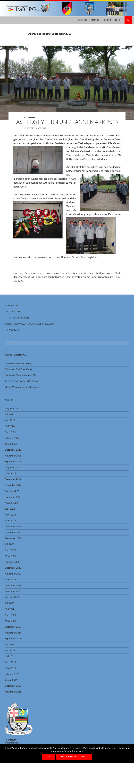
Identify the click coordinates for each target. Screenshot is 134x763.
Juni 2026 (10, 420)
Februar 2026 (12, 437)
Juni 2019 (10, 650)
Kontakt (107, 20)
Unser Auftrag (13, 311)
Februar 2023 (12, 561)
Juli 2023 (9, 544)
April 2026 (10, 432)
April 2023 (10, 550)
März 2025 (10, 473)
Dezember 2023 (13, 526)
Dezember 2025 (13, 449)
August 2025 (11, 467)
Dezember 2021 (13, 585)
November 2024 (13, 485)
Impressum (10, 739)
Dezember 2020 (13, 591)
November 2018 (13, 691)
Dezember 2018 (13, 685)
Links (117, 20)
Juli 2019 (9, 644)
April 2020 (10, 615)
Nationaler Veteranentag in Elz (20, 375)
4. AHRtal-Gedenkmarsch (18, 363)
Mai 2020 (10, 609)
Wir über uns (12, 305)
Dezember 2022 (13, 567)
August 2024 (11, 502)
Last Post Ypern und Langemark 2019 (66, 121)
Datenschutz (11, 742)
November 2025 (13, 455)
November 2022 (13, 573)
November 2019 (13, 632)
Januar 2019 (11, 679)
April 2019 (10, 662)
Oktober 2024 (12, 491)
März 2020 (10, 620)
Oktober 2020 (12, 597)
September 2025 (13, 461)
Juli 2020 (9, 603)
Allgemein (29, 117)
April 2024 (10, 514)
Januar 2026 (11, 443)
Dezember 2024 (13, 479)
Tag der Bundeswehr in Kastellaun (22, 381)
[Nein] (130, 753)
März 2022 (10, 579)
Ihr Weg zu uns (12, 330)
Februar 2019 (12, 674)
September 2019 (13, 638)
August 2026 (11, 408)
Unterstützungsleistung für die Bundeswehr (29, 324)
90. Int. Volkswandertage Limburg (22, 387)
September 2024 (13, 496)
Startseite (82, 20)
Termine (95, 20)
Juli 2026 (9, 414)
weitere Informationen (74, 756)
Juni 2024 (10, 508)
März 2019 (10, 668)
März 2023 (10, 556)
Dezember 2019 (13, 626)
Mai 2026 (10, 426)
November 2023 (13, 532)
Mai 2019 (10, 656)
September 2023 (13, 538)
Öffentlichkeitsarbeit (17, 318)
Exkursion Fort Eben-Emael (19, 369)
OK (48, 756)
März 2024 (10, 520)
